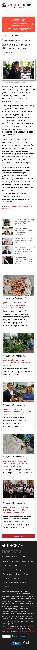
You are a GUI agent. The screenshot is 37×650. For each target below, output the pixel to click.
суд (9, 208)
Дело (25, 566)
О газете (6, 578)
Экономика (7, 566)
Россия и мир (8, 570)
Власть (5, 562)
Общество (15, 562)
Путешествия (7, 574)
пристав (4, 208)
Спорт (28, 570)
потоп (8, 206)
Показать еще (18, 536)
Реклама (16, 578)
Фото (26, 574)
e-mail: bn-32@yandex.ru (25, 631)
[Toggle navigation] (5, 13)
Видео (18, 574)
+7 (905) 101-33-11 (11, 629)
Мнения (17, 566)
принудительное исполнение (21, 206)
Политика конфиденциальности (14, 582)
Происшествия (27, 562)
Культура (19, 570)
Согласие (6, 586)
